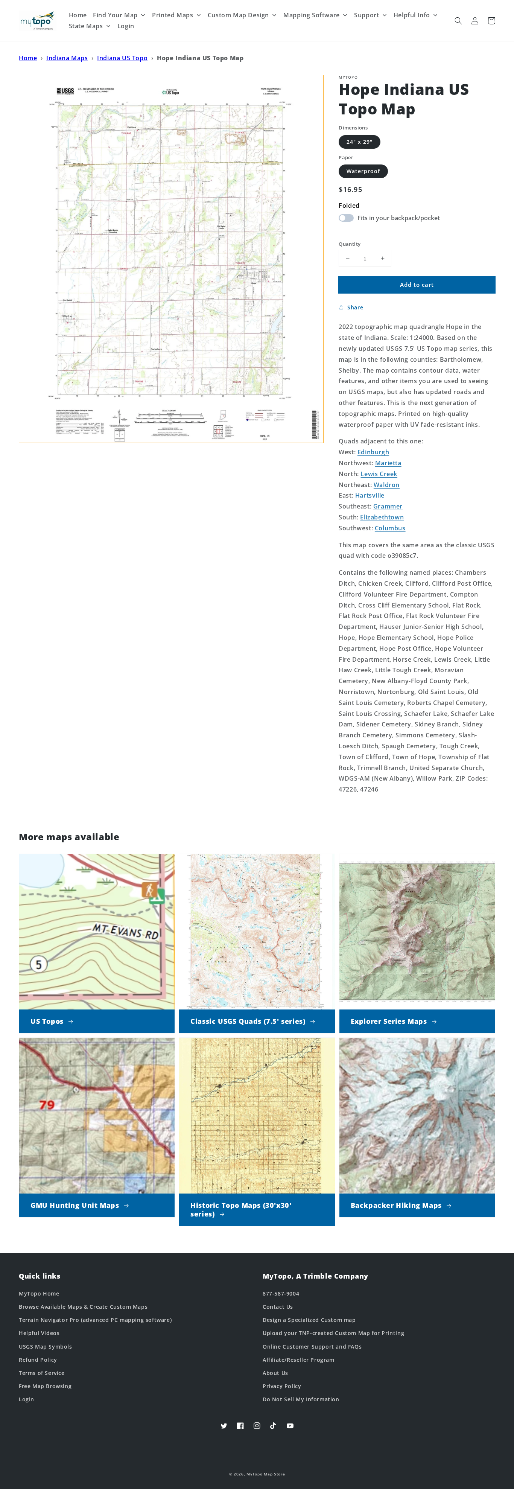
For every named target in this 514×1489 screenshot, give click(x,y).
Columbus (390, 528)
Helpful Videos (39, 1333)
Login (26, 1399)
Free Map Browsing (45, 1386)
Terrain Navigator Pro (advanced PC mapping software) (95, 1319)
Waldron (387, 484)
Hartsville (370, 495)
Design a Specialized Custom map (309, 1319)
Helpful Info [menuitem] (412, 15)
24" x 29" (360, 141)
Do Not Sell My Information (301, 1399)
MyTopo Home (39, 1293)
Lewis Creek (378, 473)
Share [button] (355, 307)
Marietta (388, 463)
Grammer (388, 506)
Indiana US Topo (122, 58)
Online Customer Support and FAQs (312, 1346)
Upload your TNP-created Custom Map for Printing (333, 1333)
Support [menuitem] (366, 15)
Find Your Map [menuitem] (115, 15)
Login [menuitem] (125, 26)
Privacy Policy (282, 1386)
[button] (458, 20)
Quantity (349, 243)
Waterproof (363, 171)
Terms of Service (42, 1372)
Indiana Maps (67, 58)
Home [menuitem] (78, 15)
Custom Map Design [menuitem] (238, 15)
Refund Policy (38, 1359)
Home (28, 58)
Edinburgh (373, 452)
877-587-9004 (281, 1293)
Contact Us (278, 1306)
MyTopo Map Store (265, 1474)
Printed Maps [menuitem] (172, 15)
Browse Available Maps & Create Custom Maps (83, 1306)
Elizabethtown (382, 517)
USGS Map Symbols (45, 1346)
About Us (275, 1372)
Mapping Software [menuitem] (311, 15)
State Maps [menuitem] (86, 26)
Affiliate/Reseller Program (299, 1359)
